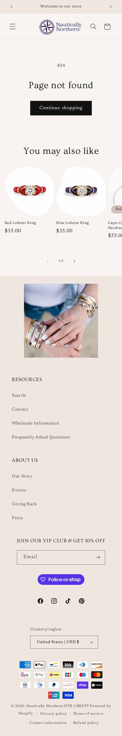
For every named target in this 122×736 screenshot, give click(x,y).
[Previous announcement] (11, 6)
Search (19, 395)
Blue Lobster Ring (72, 223)
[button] (12, 26)
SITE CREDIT (77, 706)
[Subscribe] (98, 557)
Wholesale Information (35, 423)
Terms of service (88, 714)
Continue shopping (61, 108)
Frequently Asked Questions (41, 437)
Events (19, 490)
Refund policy (86, 723)
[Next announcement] (110, 6)
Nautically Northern (44, 706)
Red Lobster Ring (20, 223)
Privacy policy (53, 714)
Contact (20, 409)
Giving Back (24, 504)
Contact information (48, 723)
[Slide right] (74, 261)
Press (17, 518)
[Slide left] (47, 261)
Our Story (22, 476)
